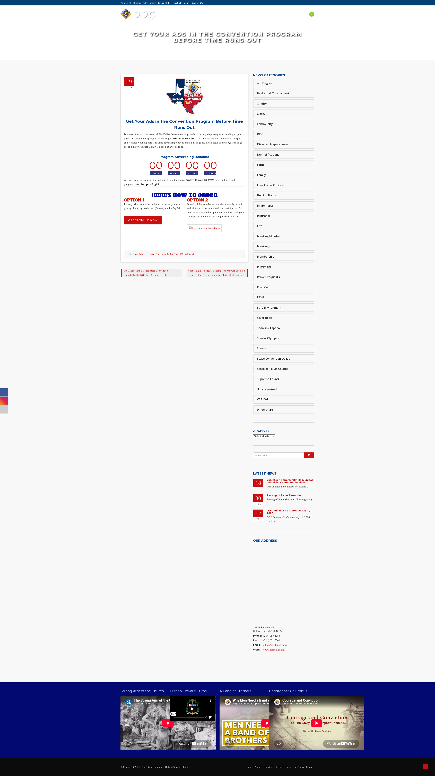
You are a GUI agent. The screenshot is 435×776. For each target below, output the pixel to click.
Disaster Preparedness (273, 144)
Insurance (264, 216)
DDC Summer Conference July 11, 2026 (288, 512)
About (198, 18)
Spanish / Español (269, 328)
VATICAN (263, 399)
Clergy (261, 114)
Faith (260, 165)
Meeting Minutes (269, 236)
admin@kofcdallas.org (275, 645)
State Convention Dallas (161, 254)
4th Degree (264, 83)
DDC (260, 134)
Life (259, 226)
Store (303, 18)
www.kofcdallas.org (274, 649)
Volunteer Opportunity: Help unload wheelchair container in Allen (290, 481)
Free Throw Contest (270, 185)
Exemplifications (268, 154)
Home (185, 18)
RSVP (260, 297)
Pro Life (262, 287)
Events (230, 18)
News (290, 18)
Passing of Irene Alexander (284, 495)
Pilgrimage (264, 267)
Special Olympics (268, 338)
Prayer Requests (268, 277)
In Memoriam (266, 205)
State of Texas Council (184, 254)
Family (261, 175)
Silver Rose (264, 318)
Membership (265, 256)
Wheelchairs (265, 409)
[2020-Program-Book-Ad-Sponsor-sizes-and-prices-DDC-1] (204, 230)
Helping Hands (267, 195)
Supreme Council (268, 379)
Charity (262, 103)
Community (265, 124)
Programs (246, 18)
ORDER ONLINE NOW (143, 220)
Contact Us (197, 3)
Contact (310, 767)
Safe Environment (270, 18)
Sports (261, 348)
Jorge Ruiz (138, 254)
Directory (214, 18)
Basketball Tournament (273, 93)
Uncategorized (267, 389)
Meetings (263, 246)
